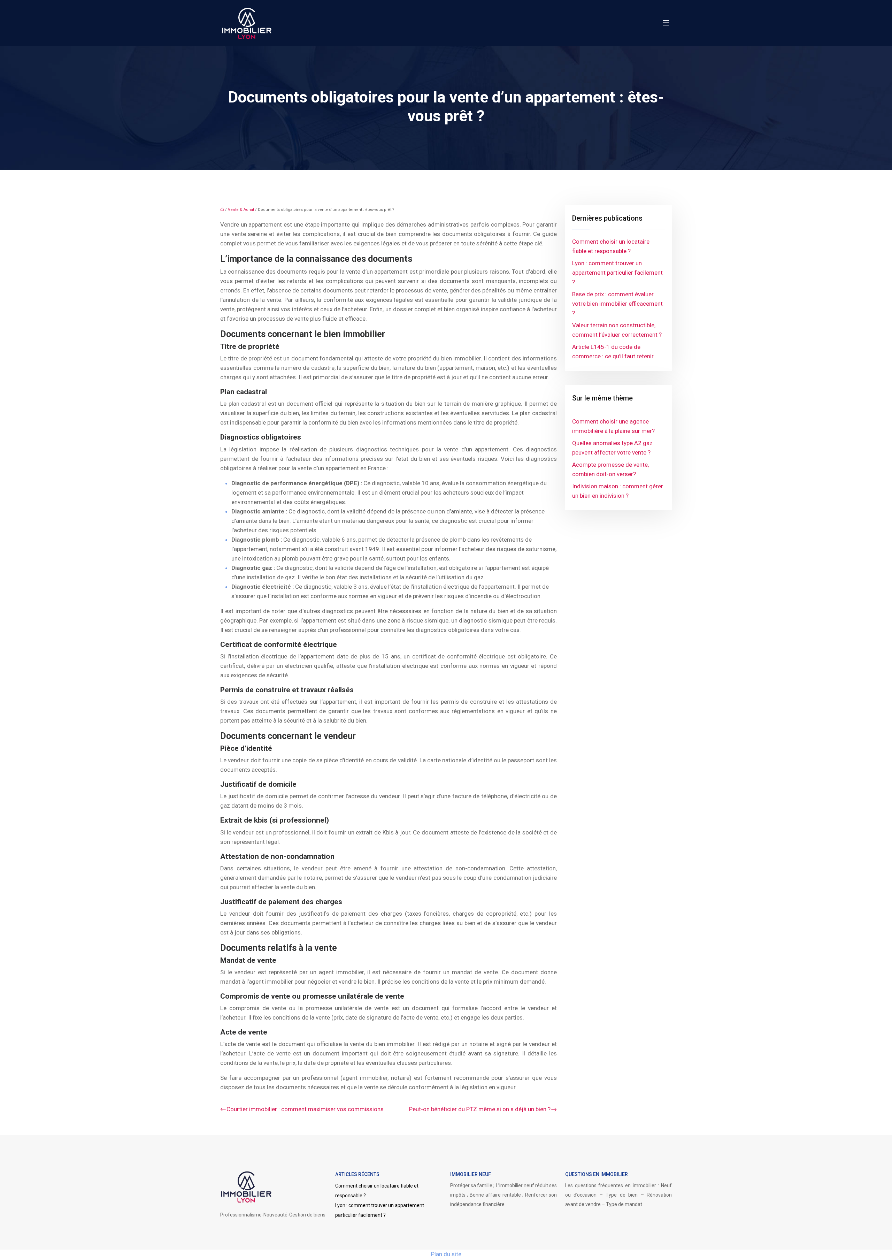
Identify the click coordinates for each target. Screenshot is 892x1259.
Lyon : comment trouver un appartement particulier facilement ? (617, 272)
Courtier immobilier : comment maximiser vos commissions (305, 1109)
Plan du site (446, 1254)
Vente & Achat (241, 209)
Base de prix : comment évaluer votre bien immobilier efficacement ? (617, 303)
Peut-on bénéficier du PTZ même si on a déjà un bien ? (480, 1109)
